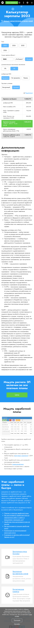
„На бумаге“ (19, 59)
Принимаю (17, 620)
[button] (11, 2)
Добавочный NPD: (6, 74)
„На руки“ (29, 59)
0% (5, 69)
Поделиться (29, 93)
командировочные (18, 464)
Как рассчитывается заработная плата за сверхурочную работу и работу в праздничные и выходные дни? (16, 517)
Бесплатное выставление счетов (20, 572)
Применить (5, 78)
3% (14, 69)
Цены (17, 395)
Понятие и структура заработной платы (16, 513)
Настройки (17, 624)
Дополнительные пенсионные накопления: (13, 64)
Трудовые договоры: (7, 83)
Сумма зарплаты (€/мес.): (8, 55)
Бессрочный (6, 87)
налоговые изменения (21, 456)
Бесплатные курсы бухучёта (20, 552)
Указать (25, 78)
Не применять (15, 78)
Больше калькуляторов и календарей (18, 21)
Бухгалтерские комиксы (18, 590)
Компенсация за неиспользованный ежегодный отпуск (15, 532)
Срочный (16, 87)
